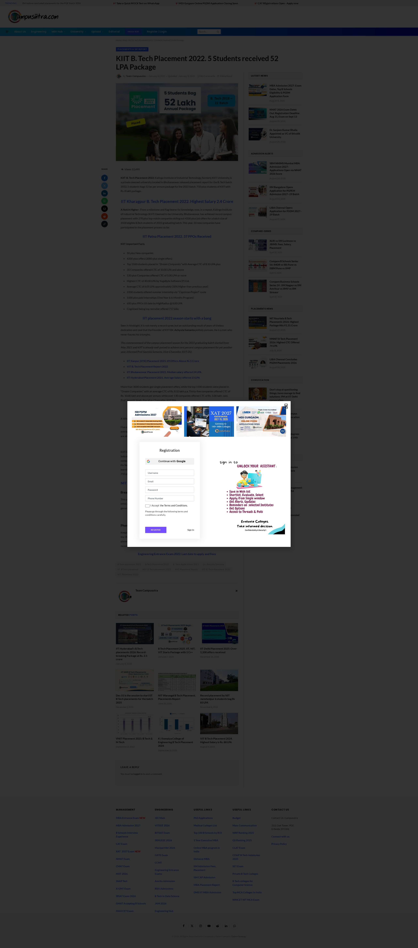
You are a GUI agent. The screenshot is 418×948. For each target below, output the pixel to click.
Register (156, 530)
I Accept (154, 505)
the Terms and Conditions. (174, 505)
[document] (209, 474)
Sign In (190, 529)
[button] (286, 406)
